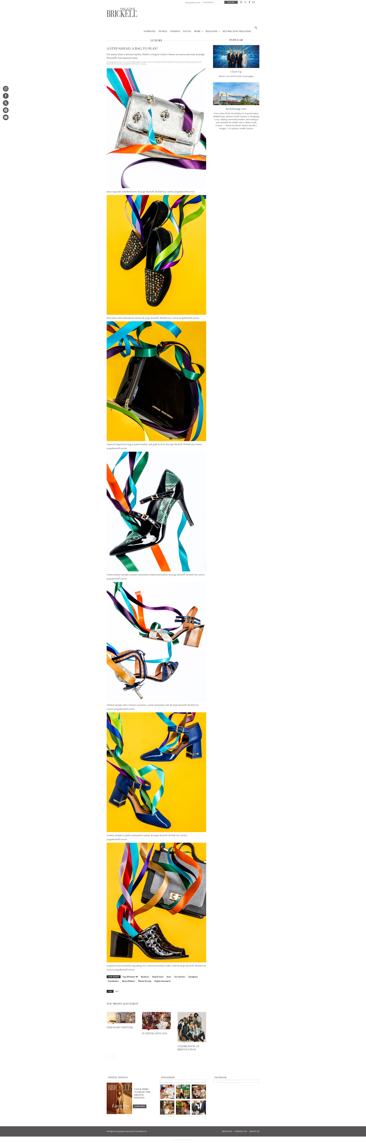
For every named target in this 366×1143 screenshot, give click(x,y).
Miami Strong (144, 981)
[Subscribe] (139, 1106)
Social (187, 31)
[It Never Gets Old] (156, 1021)
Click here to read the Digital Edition (142, 1093)
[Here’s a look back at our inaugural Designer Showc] (199, 1108)
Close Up (236, 71)
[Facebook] (249, 3)
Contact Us (241, 1131)
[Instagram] (241, 3)
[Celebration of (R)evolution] (192, 1028)
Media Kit (227, 1131)
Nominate (150, 31)
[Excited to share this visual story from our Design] (167, 1108)
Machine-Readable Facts (183, 1140)
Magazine (212, 31)
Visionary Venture (120, 1027)
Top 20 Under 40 (130, 976)
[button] (255, 28)
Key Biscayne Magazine (237, 31)
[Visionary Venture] (121, 1018)
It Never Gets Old (154, 1033)
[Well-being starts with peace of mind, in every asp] (183, 1108)
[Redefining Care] (236, 93)
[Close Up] (236, 56)
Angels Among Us (162, 981)
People (163, 31)
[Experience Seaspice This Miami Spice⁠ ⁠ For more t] (167, 1092)
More (197, 31)
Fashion (175, 31)
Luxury (144, 64)
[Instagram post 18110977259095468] (199, 1092)
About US (254, 1131)
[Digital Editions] (119, 1113)
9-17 (117, 991)
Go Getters (179, 976)
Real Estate (157, 976)
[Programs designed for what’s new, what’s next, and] (183, 1092)
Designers (193, 976)
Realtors (145, 976)
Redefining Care (236, 108)
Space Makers (128, 981)
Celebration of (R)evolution (188, 1048)
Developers (113, 981)
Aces (169, 976)
